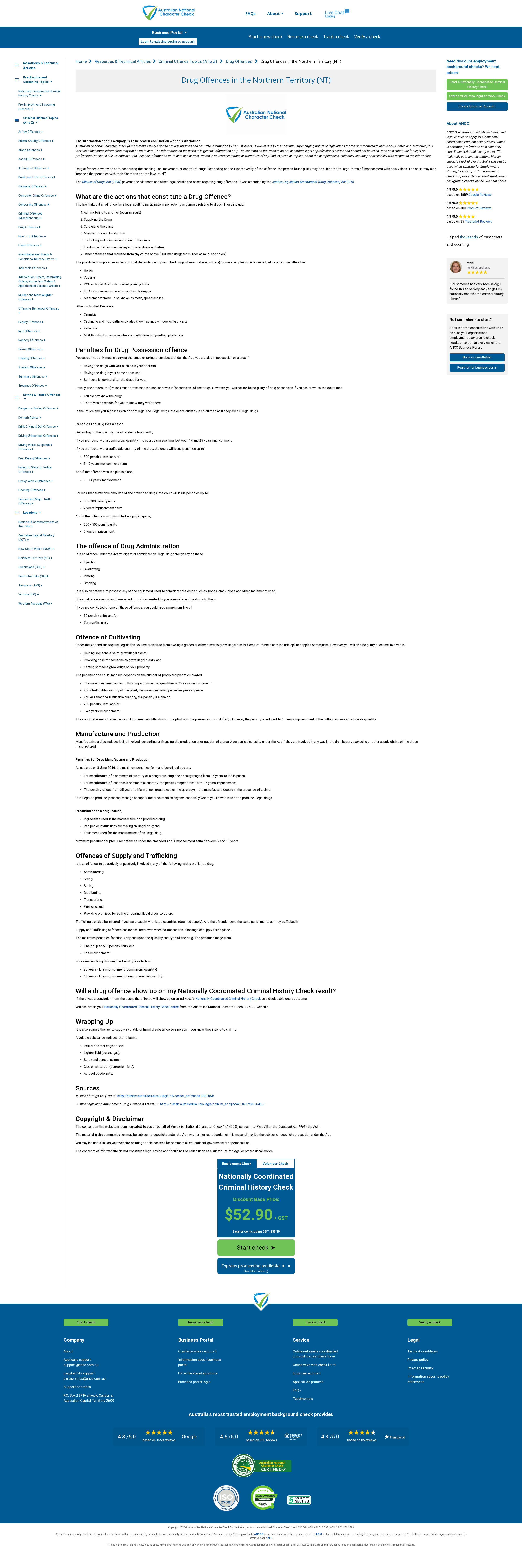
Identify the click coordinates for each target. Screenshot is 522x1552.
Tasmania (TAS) (29, 585)
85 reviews (369, 1440)
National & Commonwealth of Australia (38, 524)
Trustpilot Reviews (478, 221)
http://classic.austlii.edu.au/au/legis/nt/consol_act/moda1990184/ (165, 1096)
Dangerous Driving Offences (37, 408)
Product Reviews (479, 208)
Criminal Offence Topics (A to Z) (188, 61)
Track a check (315, 1322)
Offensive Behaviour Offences (38, 308)
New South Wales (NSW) (35, 549)
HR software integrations (197, 1373)
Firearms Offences (31, 236)
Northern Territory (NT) (34, 558)
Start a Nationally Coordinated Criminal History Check (477, 84)
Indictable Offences (32, 268)
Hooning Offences (31, 490)
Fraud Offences (29, 245)
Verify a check (430, 1322)
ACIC (319, 1534)
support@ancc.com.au (81, 1365)
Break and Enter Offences (36, 177)
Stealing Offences (30, 367)
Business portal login (194, 1382)
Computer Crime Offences (36, 195)
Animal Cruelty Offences (35, 141)
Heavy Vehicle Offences (34, 481)
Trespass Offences (31, 385)
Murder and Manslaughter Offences (35, 297)
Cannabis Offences (31, 186)
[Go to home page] (169, 12)
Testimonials (303, 1399)
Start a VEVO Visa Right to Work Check (477, 96)
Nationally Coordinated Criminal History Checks (39, 93)
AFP (270, 1538)
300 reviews (268, 1440)
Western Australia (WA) (34, 603)
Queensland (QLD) (30, 567)
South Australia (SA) (32, 576)
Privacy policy (417, 1359)
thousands (469, 237)
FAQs (250, 13)
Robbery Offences (31, 340)
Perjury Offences (30, 322)
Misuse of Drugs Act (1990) (101, 182)
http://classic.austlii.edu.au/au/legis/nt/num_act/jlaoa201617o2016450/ (212, 1104)
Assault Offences (30, 159)
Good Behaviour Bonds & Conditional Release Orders (36, 257)
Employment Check (236, 1164)
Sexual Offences (29, 349)
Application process (308, 1382)
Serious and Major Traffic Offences (35, 501)
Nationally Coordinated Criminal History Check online (141, 1007)
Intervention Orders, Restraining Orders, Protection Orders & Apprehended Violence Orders (39, 281)
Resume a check (200, 1322)
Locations (30, 512)
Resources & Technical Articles (123, 61)
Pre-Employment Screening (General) (36, 107)
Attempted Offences (32, 168)
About (273, 13)
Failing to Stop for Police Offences (35, 470)
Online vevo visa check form (314, 1365)
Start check (256, 1247)
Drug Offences (28, 227)
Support (303, 13)
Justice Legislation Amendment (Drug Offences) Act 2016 (313, 182)
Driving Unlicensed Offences (37, 436)
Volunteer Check (275, 1164)
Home (81, 61)
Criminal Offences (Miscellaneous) (30, 216)
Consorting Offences (33, 204)
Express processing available (256, 1265)
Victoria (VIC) (27, 594)
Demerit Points (28, 417)
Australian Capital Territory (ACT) (36, 538)
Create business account (197, 1351)
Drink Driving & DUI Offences (37, 426)
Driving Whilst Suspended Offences (35, 447)
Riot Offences (28, 331)
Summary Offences (31, 376)
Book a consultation (477, 357)
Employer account (307, 1373)
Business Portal (167, 32)
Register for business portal (477, 367)
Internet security (420, 1368)
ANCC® (258, 1534)
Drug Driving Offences (33, 458)
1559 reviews (166, 1440)
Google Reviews (480, 195)
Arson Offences (29, 150)
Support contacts (77, 1387)
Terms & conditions (422, 1351)
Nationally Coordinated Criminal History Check (228, 999)
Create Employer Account (477, 106)
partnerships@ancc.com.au (85, 1378)
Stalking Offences (30, 358)
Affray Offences (29, 132)
